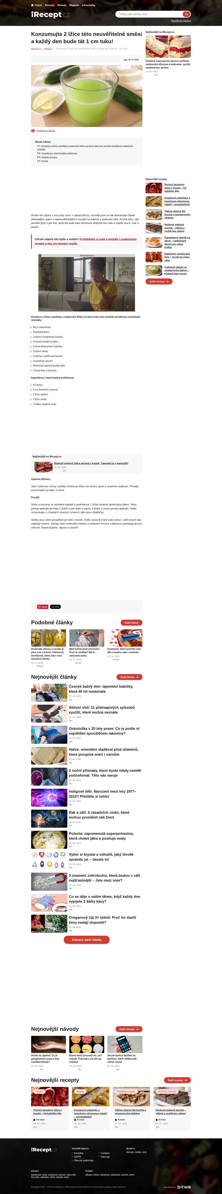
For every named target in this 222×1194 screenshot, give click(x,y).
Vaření (52, 1177)
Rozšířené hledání (181, 21)
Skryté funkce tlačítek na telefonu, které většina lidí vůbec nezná (122, 1058)
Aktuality (88, 1175)
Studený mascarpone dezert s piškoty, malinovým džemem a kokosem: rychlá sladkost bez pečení (168, 64)
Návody (62, 5)
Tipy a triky (35, 1177)
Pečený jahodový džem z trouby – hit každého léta (175, 188)
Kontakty (78, 1153)
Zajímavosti (115, 1175)
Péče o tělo (71, 1175)
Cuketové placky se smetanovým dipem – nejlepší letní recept (176, 270)
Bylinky (96, 1175)
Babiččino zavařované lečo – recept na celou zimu (177, 257)
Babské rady (36, 1175)
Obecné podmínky (83, 1160)
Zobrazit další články (87, 939)
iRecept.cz (36, 48)
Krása (44, 1175)
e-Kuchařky (88, 5)
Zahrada (59, 1177)
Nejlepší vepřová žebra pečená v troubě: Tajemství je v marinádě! (91, 463)
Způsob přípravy (49, 157)
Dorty (145, 1152)
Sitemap (105, 1157)
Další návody (126, 1029)
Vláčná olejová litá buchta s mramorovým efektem (177, 214)
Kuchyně (61, 1175)
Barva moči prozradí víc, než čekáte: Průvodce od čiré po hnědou (85, 1058)
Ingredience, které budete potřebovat (59, 153)
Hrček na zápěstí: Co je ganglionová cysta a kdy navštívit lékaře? (45, 1058)
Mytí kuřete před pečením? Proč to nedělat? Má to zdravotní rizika (84, 652)
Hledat (186, 14)
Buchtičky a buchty (126, 1091)
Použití (45, 161)
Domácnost (52, 1175)
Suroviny (124, 1175)
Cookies (105, 1153)
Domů (38, 5)
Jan (125, 60)
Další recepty (157, 281)
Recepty (50, 5)
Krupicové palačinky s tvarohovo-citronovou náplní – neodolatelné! (177, 201)
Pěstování (44, 1177)
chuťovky (130, 1152)
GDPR (77, 1157)
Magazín (74, 5)
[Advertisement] (86, 188)
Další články (131, 622)
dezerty (39, 1091)
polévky (138, 1152)
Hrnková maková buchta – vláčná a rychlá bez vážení (174, 228)
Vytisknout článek (46, 131)
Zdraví (66, 1177)
